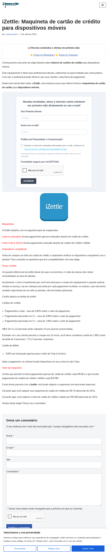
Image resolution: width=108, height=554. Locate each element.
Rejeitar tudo (54, 548)
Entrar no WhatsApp (44, 55)
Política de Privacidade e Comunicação (41, 139)
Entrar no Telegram (68, 55)
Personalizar (19, 548)
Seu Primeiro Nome (31, 111)
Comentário (12, 471)
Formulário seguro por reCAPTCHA (40, 162)
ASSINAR (28, 181)
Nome (10, 436)
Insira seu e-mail (29, 125)
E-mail (10, 448)
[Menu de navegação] (102, 5)
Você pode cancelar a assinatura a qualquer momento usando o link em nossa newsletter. (51, 155)
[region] (54, 541)
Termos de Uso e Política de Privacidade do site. (45, 149)
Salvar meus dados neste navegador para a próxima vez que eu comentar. (46, 508)
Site (8, 459)
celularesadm (12, 34)
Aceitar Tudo (88, 548)
